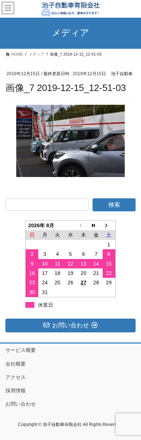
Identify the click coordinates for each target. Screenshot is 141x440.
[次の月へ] (109, 225)
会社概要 (15, 364)
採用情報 (15, 390)
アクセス (15, 377)
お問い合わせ (20, 404)
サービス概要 (20, 350)
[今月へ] (96, 225)
